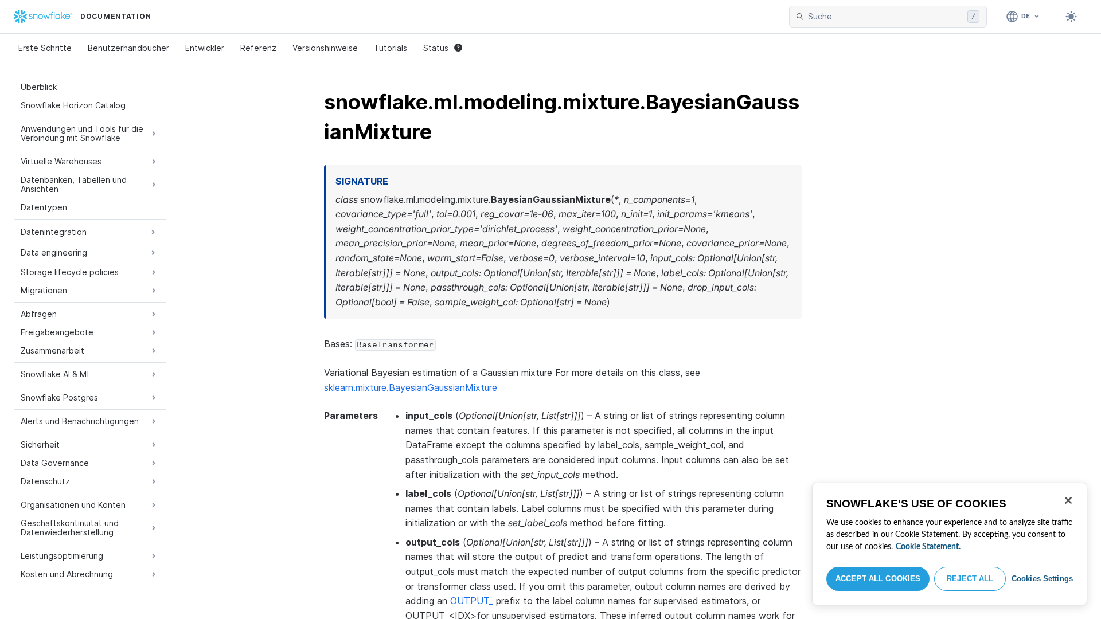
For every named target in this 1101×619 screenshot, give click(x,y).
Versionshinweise (325, 48)
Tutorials (390, 48)
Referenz (258, 48)
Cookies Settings (1042, 578)
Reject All (970, 578)
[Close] (1068, 500)
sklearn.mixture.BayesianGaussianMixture (410, 387)
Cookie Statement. (928, 547)
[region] (949, 544)
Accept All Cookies (877, 578)
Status (435, 48)
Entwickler (204, 48)
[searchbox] (885, 16)
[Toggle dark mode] (1071, 16)
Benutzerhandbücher (128, 48)
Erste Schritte (45, 48)
